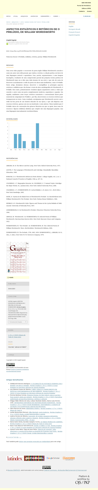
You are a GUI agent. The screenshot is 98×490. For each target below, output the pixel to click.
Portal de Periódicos (84, 5)
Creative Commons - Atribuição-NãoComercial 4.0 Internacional (65, 470)
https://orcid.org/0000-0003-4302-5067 (18, 44)
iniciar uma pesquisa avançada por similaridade (34, 441)
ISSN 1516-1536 (86, 2)
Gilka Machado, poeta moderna (39, 412)
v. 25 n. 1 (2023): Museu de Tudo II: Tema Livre (34, 22)
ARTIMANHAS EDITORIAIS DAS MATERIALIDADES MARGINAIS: (35, 403)
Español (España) (74, 35)
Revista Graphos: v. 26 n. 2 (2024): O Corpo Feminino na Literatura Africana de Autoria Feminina (34, 386)
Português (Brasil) (74, 29)
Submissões (45, 16)
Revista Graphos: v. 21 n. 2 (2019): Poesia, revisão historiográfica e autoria (36, 413)
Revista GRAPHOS (14, 470)
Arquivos (24, 16)
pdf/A (11, 277)
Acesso (89, 11)
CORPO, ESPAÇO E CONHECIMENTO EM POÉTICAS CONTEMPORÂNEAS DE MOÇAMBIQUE (33, 390)
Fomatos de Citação (16, 322)
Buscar (87, 16)
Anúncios (34, 16)
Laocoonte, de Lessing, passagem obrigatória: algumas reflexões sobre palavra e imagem (34, 417)
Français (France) (74, 32)
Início (8, 16)
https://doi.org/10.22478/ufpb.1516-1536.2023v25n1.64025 (28, 51)
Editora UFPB (86, 8)
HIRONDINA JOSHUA (33, 408)
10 (17, 437)
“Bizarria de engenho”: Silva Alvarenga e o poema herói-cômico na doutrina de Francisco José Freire (33, 430)
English (71, 26)
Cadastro (82, 11)
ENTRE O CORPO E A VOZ (42, 426)
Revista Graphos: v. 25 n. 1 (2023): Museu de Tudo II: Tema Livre (31, 424)
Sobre (55, 16)
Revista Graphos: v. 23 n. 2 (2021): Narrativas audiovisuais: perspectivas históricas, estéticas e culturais (36, 398)
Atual (15, 16)
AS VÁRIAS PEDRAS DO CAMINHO (51, 422)
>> (20, 437)
